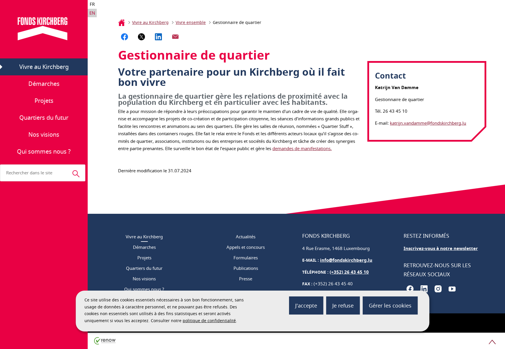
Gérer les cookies (390, 305)
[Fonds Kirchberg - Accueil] (44, 29)
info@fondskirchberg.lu (346, 260)
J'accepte (306, 305)
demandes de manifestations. (302, 148)
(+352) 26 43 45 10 (349, 272)
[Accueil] (121, 22)
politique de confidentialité (209, 320)
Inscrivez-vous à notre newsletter (441, 248)
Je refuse (343, 305)
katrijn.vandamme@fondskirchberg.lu (428, 123)
